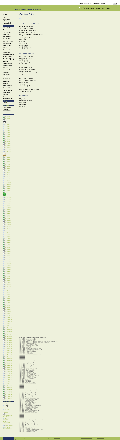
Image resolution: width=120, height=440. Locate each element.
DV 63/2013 (22, 412)
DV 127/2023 (22, 353)
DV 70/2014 (22, 405)
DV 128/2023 (22, 352)
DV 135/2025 (22, 346)
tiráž (90, 3)
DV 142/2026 (22, 339)
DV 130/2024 (22, 350)
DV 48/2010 (22, 425)
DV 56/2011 (22, 417)
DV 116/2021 (22, 362)
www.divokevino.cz (100, 438)
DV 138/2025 (22, 343)
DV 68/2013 (22, 407)
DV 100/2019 (22, 378)
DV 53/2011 (22, 420)
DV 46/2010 (22, 427)
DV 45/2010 (22, 428)
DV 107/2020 (22, 371)
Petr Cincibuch (7, 32)
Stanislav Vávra (7, 88)
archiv (86, 3)
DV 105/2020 (22, 373)
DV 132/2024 (22, 348)
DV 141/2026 (22, 340)
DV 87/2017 (22, 389)
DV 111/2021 (22, 367)
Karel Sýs (5, 83)
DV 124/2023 (22, 356)
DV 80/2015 (22, 395)
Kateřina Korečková (8, 54)
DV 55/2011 (22, 418)
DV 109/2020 (22, 369)
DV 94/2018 (22, 384)
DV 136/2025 (22, 345)
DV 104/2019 (22, 374)
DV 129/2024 (22, 351)
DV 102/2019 (22, 376)
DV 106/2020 (22, 372)
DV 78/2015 (22, 397)
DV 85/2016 (22, 391)
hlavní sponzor (7, 404)
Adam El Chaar (7, 45)
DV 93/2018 (22, 385)
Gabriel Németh (7, 63)
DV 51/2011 (22, 422)
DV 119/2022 (22, 359)
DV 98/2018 (22, 380)
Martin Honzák (7, 43)
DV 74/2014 (22, 401)
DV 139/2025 (22, 342)
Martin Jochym (7, 52)
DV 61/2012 (22, 414)
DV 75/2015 (22, 400)
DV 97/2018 (22, 381)
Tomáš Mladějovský (8, 59)
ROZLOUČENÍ (7, 23)
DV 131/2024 (22, 349)
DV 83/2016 (22, 392)
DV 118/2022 (22, 360)
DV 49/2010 (22, 424)
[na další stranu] (118, 13)
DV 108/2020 (22, 370)
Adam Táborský (7, 85)
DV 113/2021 (22, 365)
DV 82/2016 (22, 393)
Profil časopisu (7, 107)
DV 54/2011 (22, 419)
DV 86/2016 (22, 390)
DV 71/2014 (22, 404)
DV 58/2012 (22, 416)
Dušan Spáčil (6, 70)
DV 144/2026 (22, 338)
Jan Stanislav (6, 74)
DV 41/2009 (22, 431)
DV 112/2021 (22, 366)
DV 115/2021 (22, 363)
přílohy (5, 101)
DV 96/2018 (22, 382)
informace (6, 105)
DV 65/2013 (22, 410)
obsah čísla (6, 26)
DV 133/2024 (22, 347)
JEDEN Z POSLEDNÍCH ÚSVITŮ (7, 16)
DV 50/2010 (22, 423)
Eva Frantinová (7, 36)
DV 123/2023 (22, 357)
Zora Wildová (6, 92)
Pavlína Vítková (7, 90)
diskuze (81, 3)
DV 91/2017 (22, 387)
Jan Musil (5, 61)
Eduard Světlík (7, 81)
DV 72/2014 (22, 403)
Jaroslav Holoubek (8, 41)
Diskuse (5, 102)
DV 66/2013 (22, 409)
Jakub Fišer (6, 34)
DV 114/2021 (22, 364)
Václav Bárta (6, 27)
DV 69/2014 (22, 406)
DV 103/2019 (22, 375)
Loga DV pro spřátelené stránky (7, 111)
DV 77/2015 (22, 398)
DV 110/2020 (22, 368)
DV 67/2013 (22, 408)
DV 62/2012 (22, 413)
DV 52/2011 (22, 421)
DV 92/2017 (22, 386)
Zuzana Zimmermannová (7, 97)
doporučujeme (7, 401)
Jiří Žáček (5, 94)
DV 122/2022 (22, 358)
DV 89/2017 (22, 388)
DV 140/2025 (22, 341)
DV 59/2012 (22, 415)
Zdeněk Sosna (7, 67)
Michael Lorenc (7, 56)
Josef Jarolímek (7, 50)
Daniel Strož (6, 79)
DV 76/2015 (22, 399)
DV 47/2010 (22, 426)
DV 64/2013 (22, 411)
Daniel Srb (6, 72)
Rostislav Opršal (7, 65)
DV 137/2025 (22, 344)
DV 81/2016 (22, 394)
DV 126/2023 (22, 354)
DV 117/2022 (22, 361)
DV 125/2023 (22, 355)
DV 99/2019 (22, 379)
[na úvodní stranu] (8, 5)
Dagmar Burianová (8, 30)
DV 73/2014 (22, 402)
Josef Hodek (6, 38)
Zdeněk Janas (7, 47)
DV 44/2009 (22, 429)
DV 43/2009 (22, 430)
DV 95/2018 (22, 383)
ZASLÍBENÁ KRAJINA (6, 20)
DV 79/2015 (22, 396)
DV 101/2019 (22, 377)
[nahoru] (5, 434)
